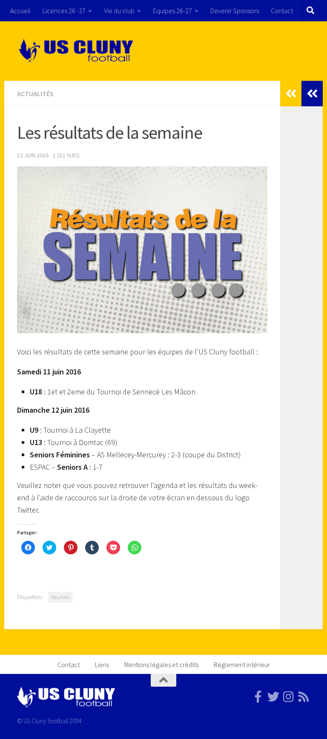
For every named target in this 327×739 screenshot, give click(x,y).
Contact (282, 10)
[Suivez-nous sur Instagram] (289, 697)
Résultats (60, 597)
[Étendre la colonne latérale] (312, 93)
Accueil (20, 10)
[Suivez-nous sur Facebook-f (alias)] (258, 697)
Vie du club (119, 10)
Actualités (35, 93)
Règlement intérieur (242, 664)
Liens (102, 664)
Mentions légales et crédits (161, 664)
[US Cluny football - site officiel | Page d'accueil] (77, 51)
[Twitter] (273, 697)
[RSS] (304, 697)
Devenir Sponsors (234, 10)
